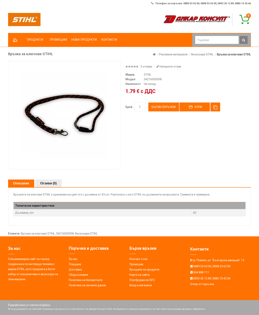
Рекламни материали (173, 54)
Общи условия (78, 274)
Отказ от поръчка (202, 284)
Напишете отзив (170, 66)
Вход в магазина (141, 285)
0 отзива (146, 66)
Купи (198, 107)
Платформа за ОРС (142, 280)
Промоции (136, 264)
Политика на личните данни (87, 285)
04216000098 (65, 233)
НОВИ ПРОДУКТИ (84, 39)
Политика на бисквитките (86, 280)
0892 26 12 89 (202, 278)
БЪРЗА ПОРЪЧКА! (164, 107)
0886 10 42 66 (221, 278)
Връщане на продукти (144, 269)
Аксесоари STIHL (202, 54)
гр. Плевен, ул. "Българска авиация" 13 (218, 260)
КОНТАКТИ (109, 39)
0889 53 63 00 (202, 266)
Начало (15, 40)
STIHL (147, 74)
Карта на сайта (140, 274)
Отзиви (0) (48, 183)
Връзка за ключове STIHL (234, 54)
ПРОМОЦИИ (58, 39)
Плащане (75, 264)
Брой (128, 107)
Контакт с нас (139, 259)
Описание (21, 183)
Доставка (75, 269)
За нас (73, 259)
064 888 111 (201, 272)
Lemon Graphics (40, 305)
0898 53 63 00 (221, 266)
